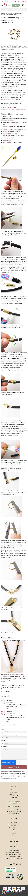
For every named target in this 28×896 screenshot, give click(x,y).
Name (3, 729)
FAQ (14, 831)
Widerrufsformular (14, 828)
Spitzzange (8, 142)
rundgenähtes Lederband (7, 96)
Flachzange (19, 142)
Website (3, 740)
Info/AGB (14, 826)
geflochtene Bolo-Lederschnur (14, 94)
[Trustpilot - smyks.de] (10, 869)
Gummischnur (15, 122)
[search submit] (25, 9)
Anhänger (5, 135)
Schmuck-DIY (15, 5)
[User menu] (18, 2)
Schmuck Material (14, 850)
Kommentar (4, 746)
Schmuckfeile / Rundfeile (9, 139)
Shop (14, 829)
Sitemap (14, 836)
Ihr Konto (14, 833)
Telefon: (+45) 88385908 (14, 801)
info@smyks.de (14, 803)
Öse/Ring (5, 131)
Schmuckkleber (7, 140)
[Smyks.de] (5, 5)
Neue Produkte (14, 845)
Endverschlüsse (7, 126)
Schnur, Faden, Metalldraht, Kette (14, 852)
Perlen (4, 130)
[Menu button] (25, 5)
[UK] (25, 1)
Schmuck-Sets (14, 847)
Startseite (14, 822)
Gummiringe (6, 133)
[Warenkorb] (22, 5)
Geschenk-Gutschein (14, 856)
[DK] (22, 1)
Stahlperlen (4, 99)
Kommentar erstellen (14, 767)
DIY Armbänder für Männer (9, 107)
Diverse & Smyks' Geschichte (14, 858)
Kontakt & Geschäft (14, 824)
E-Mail (9, 735)
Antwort (7, 708)
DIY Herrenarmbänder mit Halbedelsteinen (13, 109)
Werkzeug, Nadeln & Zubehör (14, 854)
